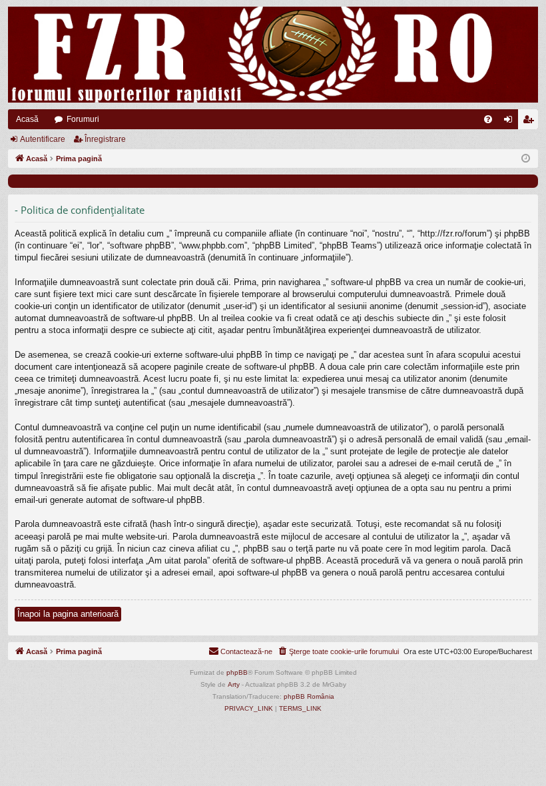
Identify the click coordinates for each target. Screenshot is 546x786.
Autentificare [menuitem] (510, 122)
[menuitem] (488, 119)
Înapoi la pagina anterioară (68, 614)
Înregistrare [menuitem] (530, 122)
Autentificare (42, 139)
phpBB (237, 672)
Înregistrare (105, 139)
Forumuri (83, 119)
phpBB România (309, 696)
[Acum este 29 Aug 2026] (525, 159)
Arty (234, 684)
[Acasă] (273, 54)
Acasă (27, 119)
